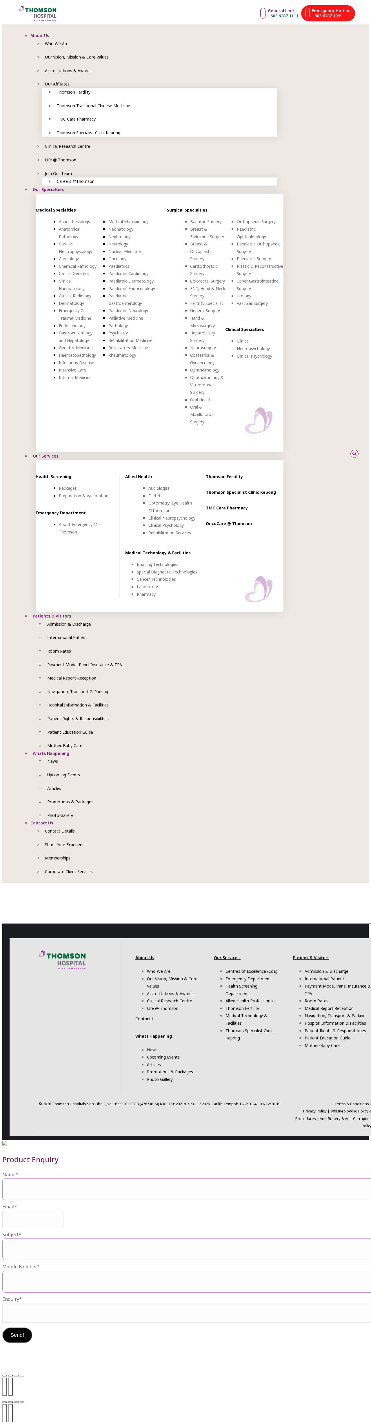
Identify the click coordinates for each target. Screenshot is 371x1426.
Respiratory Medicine (128, 347)
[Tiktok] (318, 454)
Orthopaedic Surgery (256, 221)
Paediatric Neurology (128, 310)
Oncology (117, 258)
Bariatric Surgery (205, 221)
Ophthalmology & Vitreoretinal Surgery (207, 385)
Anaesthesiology (74, 221)
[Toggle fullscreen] (10, 1375)
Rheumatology (122, 355)
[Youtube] (311, 453)
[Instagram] (298, 453)
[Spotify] (324, 453)
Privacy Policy (315, 1111)
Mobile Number (21, 1266)
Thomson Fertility (224, 476)
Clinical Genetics (74, 273)
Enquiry (12, 1299)
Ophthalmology (204, 370)
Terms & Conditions (351, 1103)
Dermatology (71, 303)
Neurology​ (118, 244)
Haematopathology (77, 355)
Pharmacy (146, 594)
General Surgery (205, 310)
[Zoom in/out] (4, 1375)
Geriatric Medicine (76, 347)
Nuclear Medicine (124, 251)
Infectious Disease (76, 362)
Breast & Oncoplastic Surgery (201, 251)
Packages (68, 488)
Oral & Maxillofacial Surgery (201, 414)
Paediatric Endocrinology (131, 288)
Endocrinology (72, 325)
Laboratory (147, 586)
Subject (11, 1234)
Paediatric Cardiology (128, 273)
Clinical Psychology (254, 356)
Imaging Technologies (157, 564)
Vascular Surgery (252, 303)
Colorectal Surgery (207, 281)
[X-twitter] (331, 453)
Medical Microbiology (128, 221)
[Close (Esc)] (22, 1375)
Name (10, 1174)
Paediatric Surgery (254, 258)
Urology (244, 295)
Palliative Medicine (125, 318)
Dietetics (157, 495)
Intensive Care (72, 370)
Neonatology (120, 229)
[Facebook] (305, 453)
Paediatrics (118, 266)
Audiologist (159, 488)
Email (9, 1206)
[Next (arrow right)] (10, 1387)
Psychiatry (118, 333)
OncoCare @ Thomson (229, 523)
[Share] (16, 1375)
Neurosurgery (203, 347)
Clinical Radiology (75, 295)
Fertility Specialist (206, 303)
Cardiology (69, 258)
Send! (17, 1335)
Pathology (118, 325)
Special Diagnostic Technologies (167, 572)
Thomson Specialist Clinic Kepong (241, 492)
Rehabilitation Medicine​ (130, 340)
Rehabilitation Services (169, 533)
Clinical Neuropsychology (171, 518)
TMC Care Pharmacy (227, 508)
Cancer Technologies (156, 579)
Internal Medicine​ (75, 377)
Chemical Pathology (78, 266)
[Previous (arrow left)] (4, 1387)
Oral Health (201, 400)
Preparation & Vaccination (83, 495)
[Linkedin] (337, 453)
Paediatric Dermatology (131, 281)
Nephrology (119, 236)
